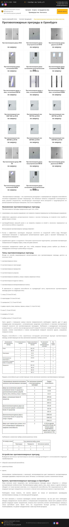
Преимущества (34, 12)
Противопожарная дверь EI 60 (12, 43)
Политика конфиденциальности (39, 523)
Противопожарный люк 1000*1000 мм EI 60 (11, 115)
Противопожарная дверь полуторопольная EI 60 (34, 43)
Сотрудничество (43, 10)
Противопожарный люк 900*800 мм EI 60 (11, 139)
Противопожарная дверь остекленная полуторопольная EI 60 (34, 68)
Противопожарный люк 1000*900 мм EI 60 (56, 139)
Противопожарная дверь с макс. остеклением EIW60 (34, 91)
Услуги (34, 10)
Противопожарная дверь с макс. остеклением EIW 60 (12, 91)
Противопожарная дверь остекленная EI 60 (12, 67)
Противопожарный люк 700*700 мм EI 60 (34, 115)
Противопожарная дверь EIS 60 (12, 162)
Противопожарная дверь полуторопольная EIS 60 (34, 162)
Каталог (28, 10)
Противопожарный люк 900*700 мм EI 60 (56, 115)
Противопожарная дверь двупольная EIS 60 (57, 162)
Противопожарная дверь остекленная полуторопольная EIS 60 (34, 187)
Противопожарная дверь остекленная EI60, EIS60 (57, 67)
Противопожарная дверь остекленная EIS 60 (12, 186)
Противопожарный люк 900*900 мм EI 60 (34, 139)
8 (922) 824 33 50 (62, 2)
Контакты (43, 12)
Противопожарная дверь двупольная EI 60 (57, 43)
